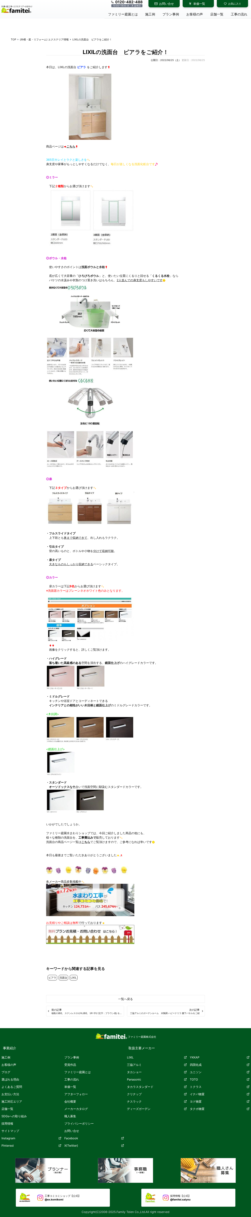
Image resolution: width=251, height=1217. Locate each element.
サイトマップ (10, 1131)
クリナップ (134, 1094)
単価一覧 (199, 4)
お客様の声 (8, 1065)
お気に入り (234, 3)
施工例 (5, 1057)
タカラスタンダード (140, 1087)
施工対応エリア (11, 1101)
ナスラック (134, 1101)
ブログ (5, 1072)
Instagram (8, 1138)
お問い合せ (166, 4)
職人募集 (70, 1116)
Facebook (71, 1138)
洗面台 (63, 977)
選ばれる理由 (10, 1079)
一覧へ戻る (125, 999)
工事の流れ (71, 1079)
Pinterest (7, 1145)
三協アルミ (134, 1065)
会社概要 (70, 1101)
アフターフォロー (76, 1094)
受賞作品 (70, 1065)
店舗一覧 (7, 1109)
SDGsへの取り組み (14, 1116)
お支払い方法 (10, 1094)
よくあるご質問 (11, 1087)
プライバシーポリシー (79, 1123)
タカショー (134, 1072)
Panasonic (134, 1079)
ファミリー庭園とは (77, 1072)
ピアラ (52, 977)
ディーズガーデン (138, 1109)
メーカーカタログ (76, 1109)
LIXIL (74, 977)
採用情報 (7, 1123)
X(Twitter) (71, 1145)
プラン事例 (71, 1057)
